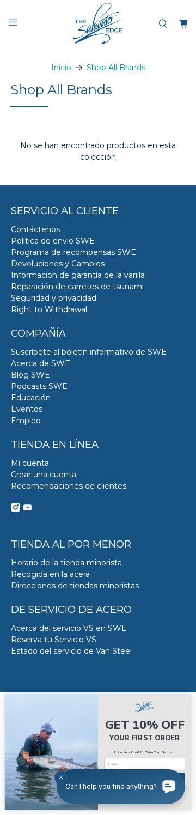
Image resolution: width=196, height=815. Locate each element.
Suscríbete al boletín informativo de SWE (89, 352)
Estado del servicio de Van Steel (71, 651)
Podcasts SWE (39, 386)
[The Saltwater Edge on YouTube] (27, 509)
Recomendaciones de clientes (68, 486)
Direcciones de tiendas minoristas (75, 586)
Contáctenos (35, 229)
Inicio (61, 67)
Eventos (26, 409)
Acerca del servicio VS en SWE (69, 628)
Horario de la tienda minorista (66, 563)
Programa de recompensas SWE (73, 252)
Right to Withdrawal (49, 309)
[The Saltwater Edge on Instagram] (15, 509)
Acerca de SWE (40, 363)
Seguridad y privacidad (53, 298)
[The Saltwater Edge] (98, 24)
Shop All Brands (116, 67)
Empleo (26, 420)
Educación (31, 398)
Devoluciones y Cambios (58, 264)
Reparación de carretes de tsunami (77, 286)
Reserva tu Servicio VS (53, 639)
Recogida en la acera (50, 574)
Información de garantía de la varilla (78, 275)
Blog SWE (30, 375)
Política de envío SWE (53, 241)
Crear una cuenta (43, 474)
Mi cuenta (30, 463)
